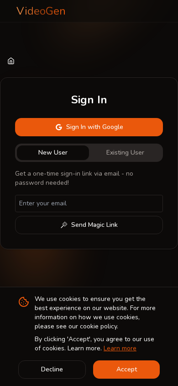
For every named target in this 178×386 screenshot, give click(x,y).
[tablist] (89, 153)
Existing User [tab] (125, 152)
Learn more (120, 348)
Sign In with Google (94, 127)
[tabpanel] (89, 201)
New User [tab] (53, 152)
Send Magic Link (94, 224)
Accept (126, 369)
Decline (52, 369)
